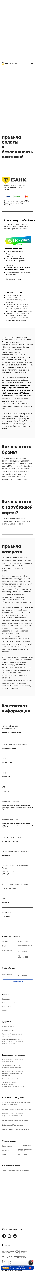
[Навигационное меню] (32, 63)
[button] (17, 1268)
